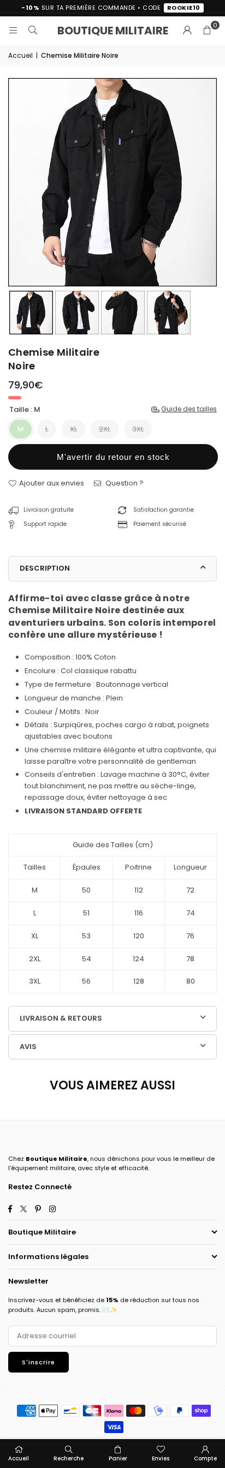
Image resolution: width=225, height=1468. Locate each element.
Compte (205, 1458)
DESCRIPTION (45, 568)
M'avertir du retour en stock (113, 457)
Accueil (20, 55)
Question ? (124, 483)
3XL (138, 429)
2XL (104, 429)
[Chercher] (33, 30)
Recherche (69, 1458)
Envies (160, 1458)
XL (73, 429)
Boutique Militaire (112, 30)
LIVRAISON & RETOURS (61, 1018)
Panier (118, 1458)
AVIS (28, 1046)
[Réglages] (187, 30)
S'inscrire (38, 1362)
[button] (207, 30)
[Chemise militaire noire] (31, 312)
